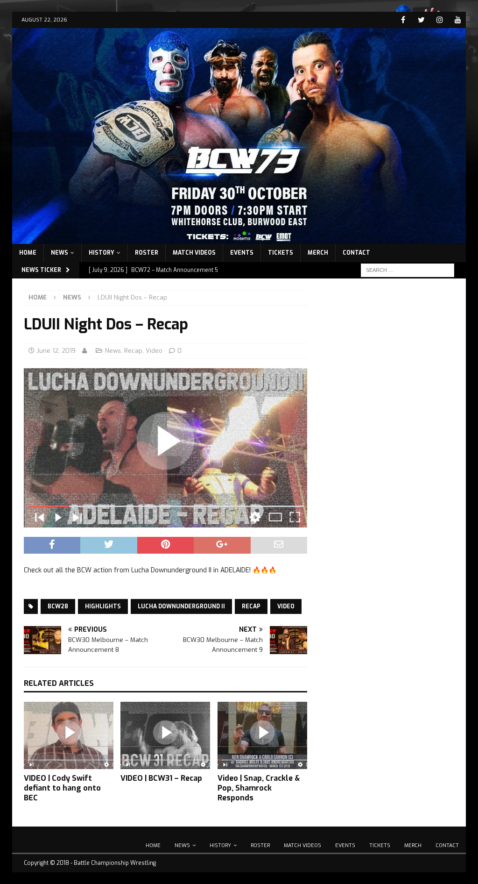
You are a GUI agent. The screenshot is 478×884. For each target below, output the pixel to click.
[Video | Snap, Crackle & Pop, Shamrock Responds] (262, 736)
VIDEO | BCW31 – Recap (161, 778)
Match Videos (194, 253)
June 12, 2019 (56, 351)
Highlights (103, 606)
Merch (318, 253)
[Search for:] (407, 269)
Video (154, 351)
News (59, 253)
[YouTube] (458, 20)
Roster (146, 253)
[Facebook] (403, 20)
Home (27, 253)
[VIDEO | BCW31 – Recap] (165, 736)
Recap (133, 351)
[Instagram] (439, 20)
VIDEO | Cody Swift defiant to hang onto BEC (62, 788)
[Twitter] (421, 20)
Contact (356, 253)
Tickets (280, 253)
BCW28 (58, 606)
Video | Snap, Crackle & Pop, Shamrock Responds (259, 788)
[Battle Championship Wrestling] (239, 238)
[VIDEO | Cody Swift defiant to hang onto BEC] (68, 735)
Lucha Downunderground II (181, 606)
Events (241, 253)
